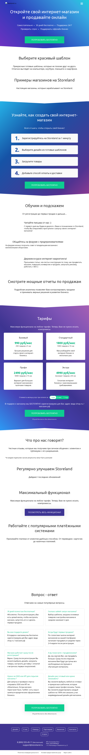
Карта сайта (67, 752)
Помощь (35, 729)
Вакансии (60, 729)
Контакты (72, 729)
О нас (25, 729)
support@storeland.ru (33, 745)
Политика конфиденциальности (28, 752)
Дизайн (15, 729)
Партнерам (48, 729)
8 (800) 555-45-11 (24, 742)
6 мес (59, 397)
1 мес (53, 397)
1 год (65, 397)
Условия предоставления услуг (51, 752)
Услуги (44, 734)
